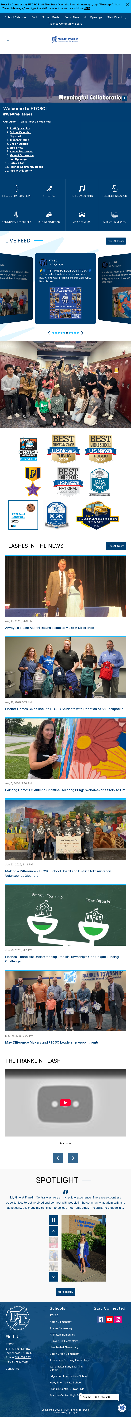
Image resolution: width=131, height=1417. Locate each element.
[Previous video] (58, 1158)
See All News (116, 546)
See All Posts (116, 241)
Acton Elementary (61, 1321)
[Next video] (73, 1158)
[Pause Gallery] (124, 98)
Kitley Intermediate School (65, 1382)
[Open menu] (8, 41)
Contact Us (12, 1368)
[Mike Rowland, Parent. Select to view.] (54, 1255)
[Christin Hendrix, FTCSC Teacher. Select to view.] (54, 1242)
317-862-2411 (23, 1357)
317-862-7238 (20, 1361)
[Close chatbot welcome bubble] (81, 1395)
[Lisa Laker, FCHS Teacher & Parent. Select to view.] (54, 1267)
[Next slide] (82, 333)
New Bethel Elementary (64, 1347)
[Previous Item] (54, 1231)
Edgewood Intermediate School (69, 1376)
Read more (66, 1143)
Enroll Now (72, 17)
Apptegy (72, 1412)
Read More (46, 281)
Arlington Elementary (62, 1334)
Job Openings (93, 17)
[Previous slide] (50, 333)
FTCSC (54, 1315)
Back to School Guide (45, 17)
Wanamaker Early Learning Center (66, 1368)
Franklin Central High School (67, 1395)
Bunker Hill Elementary (64, 1341)
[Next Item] (54, 1277)
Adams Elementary (61, 1328)
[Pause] (54, 1220)
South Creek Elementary (65, 1353)
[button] (53, 333)
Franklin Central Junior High (67, 1388)
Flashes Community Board (65, 23)
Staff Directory (116, 17)
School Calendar (15, 17)
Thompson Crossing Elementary (69, 1360)
